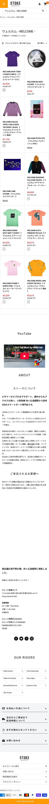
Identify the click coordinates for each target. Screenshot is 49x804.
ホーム (2, 17)
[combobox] (21, 11)
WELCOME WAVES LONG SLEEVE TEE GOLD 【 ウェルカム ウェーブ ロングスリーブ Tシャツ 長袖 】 (36, 286)
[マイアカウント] (39, 4)
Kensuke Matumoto (10, 685)
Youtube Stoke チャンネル (12, 625)
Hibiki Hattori (8, 671)
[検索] (43, 11)
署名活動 (30, 444)
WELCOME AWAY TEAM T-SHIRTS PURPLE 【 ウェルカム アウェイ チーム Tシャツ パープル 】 (12, 75)
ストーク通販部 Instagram (12, 619)
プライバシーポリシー (12, 782)
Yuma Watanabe (33, 671)
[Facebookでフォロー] (16, 638)
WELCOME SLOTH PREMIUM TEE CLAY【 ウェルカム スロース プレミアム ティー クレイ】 (36, 234)
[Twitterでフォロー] (21, 638)
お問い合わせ (8, 771)
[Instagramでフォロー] (26, 640)
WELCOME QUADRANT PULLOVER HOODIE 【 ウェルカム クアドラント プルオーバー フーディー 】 (36, 182)
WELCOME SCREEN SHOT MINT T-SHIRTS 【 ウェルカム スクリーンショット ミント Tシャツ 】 (12, 234)
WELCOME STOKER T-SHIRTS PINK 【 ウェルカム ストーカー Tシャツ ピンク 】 (12, 287)
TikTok (4, 628)
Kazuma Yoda (32, 685)
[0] (45, 4)
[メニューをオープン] (4, 4)
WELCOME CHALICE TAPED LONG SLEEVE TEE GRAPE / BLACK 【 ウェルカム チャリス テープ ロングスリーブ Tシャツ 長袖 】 (12, 128)
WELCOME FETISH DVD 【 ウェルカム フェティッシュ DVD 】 (36, 140)
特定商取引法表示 (10, 777)
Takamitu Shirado (9, 678)
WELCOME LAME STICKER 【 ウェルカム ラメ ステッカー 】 (11, 193)
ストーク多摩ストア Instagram (13, 622)
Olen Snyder (7, 693)
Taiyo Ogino (31, 678)
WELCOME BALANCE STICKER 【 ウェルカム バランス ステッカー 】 (36, 84)
